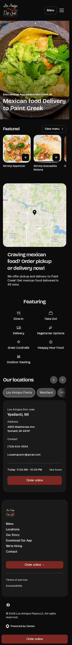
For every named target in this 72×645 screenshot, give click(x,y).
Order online (34, 480)
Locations (13, 529)
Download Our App (19, 540)
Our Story (13, 535)
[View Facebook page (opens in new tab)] (8, 605)
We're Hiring (14, 546)
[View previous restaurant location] (53, 380)
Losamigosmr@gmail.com (24, 455)
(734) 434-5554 (17, 447)
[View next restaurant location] (62, 380)
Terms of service (17, 579)
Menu (50, 10)
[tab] (19, 392)
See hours (55, 469)
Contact (11, 552)
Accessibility (14, 585)
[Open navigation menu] (61, 10)
